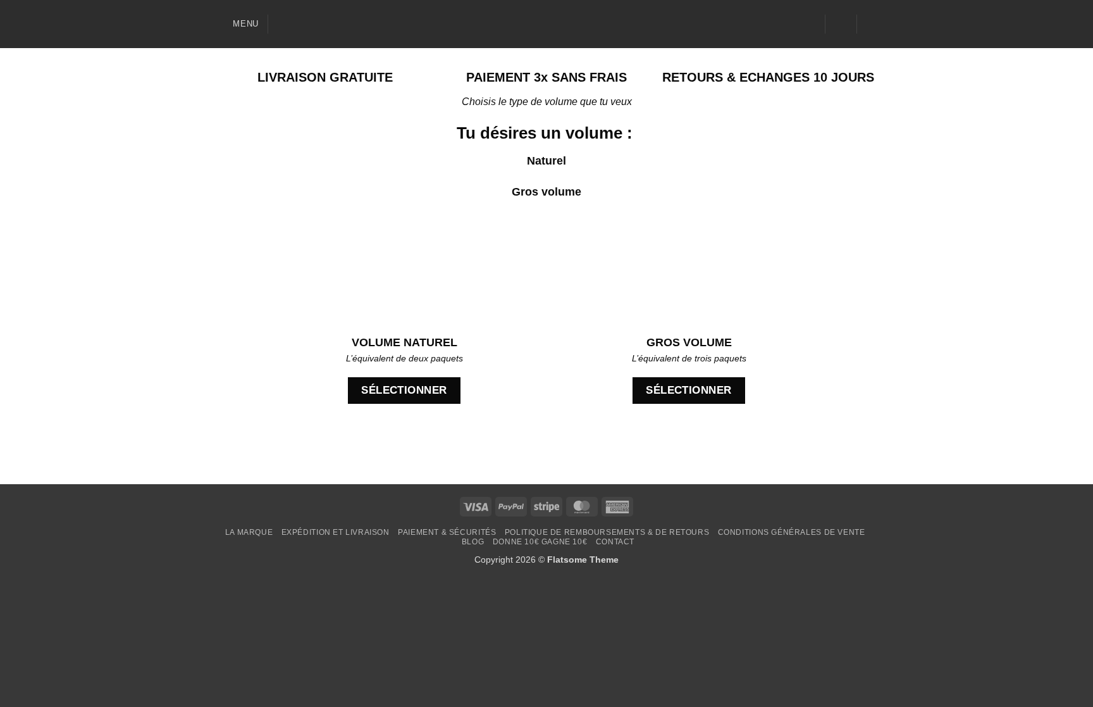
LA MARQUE (249, 532)
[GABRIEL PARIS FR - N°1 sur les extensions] (546, 24)
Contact (615, 541)
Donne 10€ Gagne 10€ (540, 541)
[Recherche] (282, 24)
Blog (473, 541)
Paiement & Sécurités (447, 532)
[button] (236, 23)
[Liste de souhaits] (810, 24)
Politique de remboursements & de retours (607, 532)
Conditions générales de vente (791, 532)
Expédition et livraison (335, 532)
